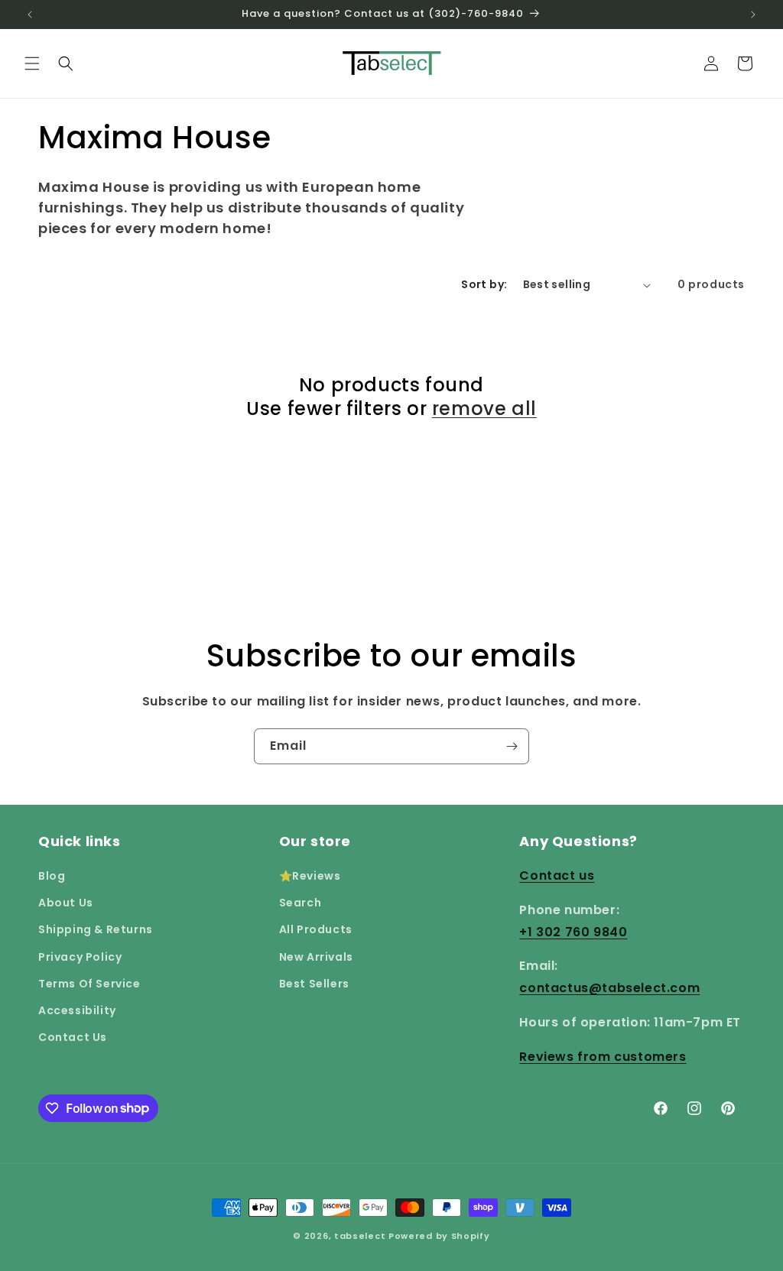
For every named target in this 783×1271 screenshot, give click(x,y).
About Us (65, 902)
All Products (316, 929)
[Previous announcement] (30, 14)
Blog (51, 876)
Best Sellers (314, 983)
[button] (32, 63)
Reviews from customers (602, 1056)
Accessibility (77, 1010)
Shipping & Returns (95, 929)
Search (300, 902)
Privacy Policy (80, 957)
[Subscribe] (511, 746)
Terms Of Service (89, 983)
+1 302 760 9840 (573, 932)
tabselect (359, 1236)
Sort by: (484, 284)
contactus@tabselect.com (609, 988)
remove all (484, 408)
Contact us (556, 875)
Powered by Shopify (439, 1236)
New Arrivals (316, 957)
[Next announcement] (753, 14)
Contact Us (72, 1037)
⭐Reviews (310, 876)
